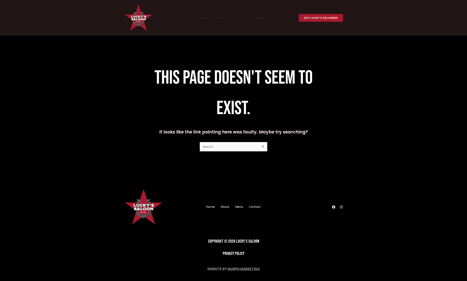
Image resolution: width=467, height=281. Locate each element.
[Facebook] (333, 207)
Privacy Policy (233, 253)
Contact (259, 17)
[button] (321, 18)
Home (206, 17)
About (223, 17)
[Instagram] (341, 207)
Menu (240, 17)
